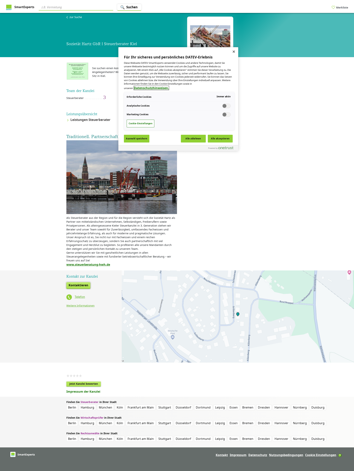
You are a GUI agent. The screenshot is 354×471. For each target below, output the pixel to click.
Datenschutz (257, 455)
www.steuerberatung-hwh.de (88, 265)
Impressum (238, 455)
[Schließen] (234, 52)
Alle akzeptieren (220, 138)
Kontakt (222, 455)
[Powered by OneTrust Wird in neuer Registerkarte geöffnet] (222, 148)
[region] (178, 99)
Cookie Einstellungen (320, 455)
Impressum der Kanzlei (83, 392)
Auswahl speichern (136, 138)
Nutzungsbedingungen (286, 455)
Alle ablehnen (193, 138)
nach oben (345, 444)
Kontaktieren (78, 285)
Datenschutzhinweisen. (151, 88)
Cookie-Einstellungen (140, 123)
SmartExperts (24, 7)
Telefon (80, 297)
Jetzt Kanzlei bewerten (85, 384)
